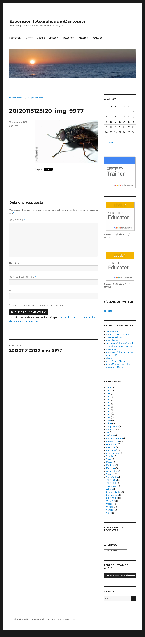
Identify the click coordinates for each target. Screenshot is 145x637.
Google (41, 38)
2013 (108, 402)
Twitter (28, 38)
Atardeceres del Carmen (117, 334)
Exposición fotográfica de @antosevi (47, 21)
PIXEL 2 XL (111, 480)
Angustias (111, 349)
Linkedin (54, 38)
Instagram (68, 38)
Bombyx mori (112, 331)
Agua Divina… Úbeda (115, 361)
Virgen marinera (114, 337)
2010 (108, 393)
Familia (109, 456)
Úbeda (109, 504)
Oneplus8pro (112, 471)
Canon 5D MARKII (114, 438)
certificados (111, 444)
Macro (109, 462)
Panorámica (112, 477)
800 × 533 (13, 126)
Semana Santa (113, 492)
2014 (108, 405)
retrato (109, 489)
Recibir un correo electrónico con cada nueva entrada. (38, 305)
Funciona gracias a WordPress (60, 619)
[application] (120, 575)
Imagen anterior (16, 98)
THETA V (110, 501)
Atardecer (111, 429)
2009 (108, 390)
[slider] (131, 575)
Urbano (109, 507)
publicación (111, 486)
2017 (108, 411)
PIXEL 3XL (111, 483)
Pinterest (83, 38)
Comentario (17, 220)
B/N (108, 432)
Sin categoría (112, 495)
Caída (109, 358)
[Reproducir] (107, 575)
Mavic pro (111, 465)
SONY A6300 (112, 498)
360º (108, 420)
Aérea (109, 423)
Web (11, 291)
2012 (108, 399)
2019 (108, 417)
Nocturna (110, 468)
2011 (108, 396)
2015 (108, 408)
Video (109, 513)
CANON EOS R (112, 441)
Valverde (110, 510)
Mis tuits (108, 311)
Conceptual (111, 450)
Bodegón (110, 435)
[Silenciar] (126, 575)
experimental (112, 453)
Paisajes (110, 474)
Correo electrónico (22, 277)
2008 (108, 387)
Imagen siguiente (35, 98)
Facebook (15, 38)
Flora (108, 459)
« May (110, 142)
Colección (110, 447)
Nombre (15, 263)
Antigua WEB (112, 426)
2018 (108, 414)
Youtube (97, 38)
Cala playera (112, 340)
